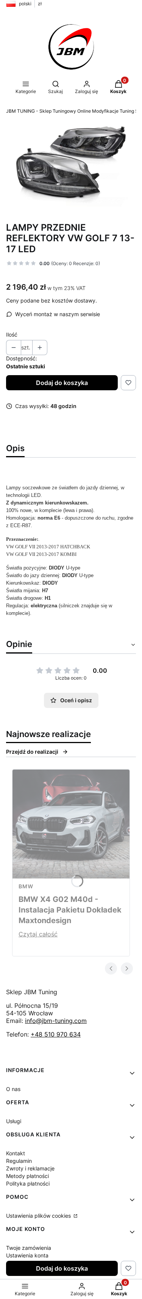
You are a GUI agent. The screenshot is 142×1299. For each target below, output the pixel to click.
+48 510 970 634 (56, 1034)
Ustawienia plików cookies (39, 1215)
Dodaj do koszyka (62, 382)
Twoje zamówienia (28, 1248)
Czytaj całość (38, 934)
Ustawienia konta (27, 1255)
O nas (13, 1089)
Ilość (11, 334)
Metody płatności (27, 1176)
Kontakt (15, 1153)
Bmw (26, 886)
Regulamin (19, 1161)
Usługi (13, 1121)
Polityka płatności (28, 1183)
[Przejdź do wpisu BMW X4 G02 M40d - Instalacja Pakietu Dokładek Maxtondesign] (71, 824)
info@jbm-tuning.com (56, 1020)
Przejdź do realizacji (32, 751)
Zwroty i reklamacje (30, 1168)
